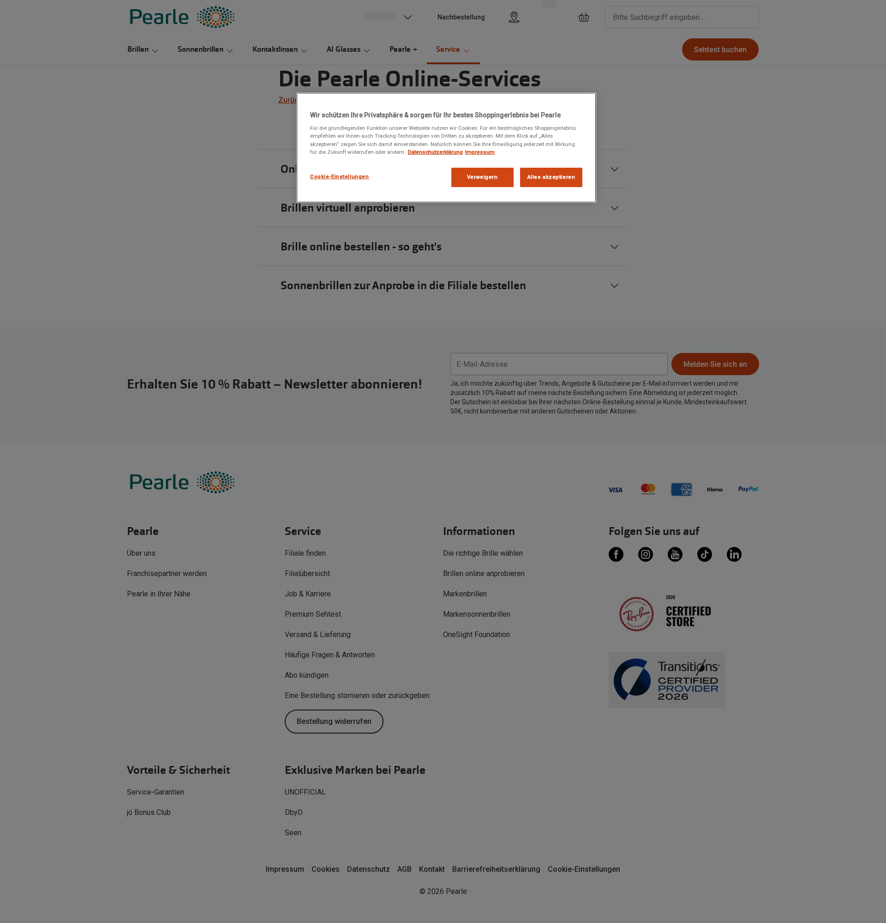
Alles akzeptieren (551, 177)
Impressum (480, 152)
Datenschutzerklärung (435, 152)
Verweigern (482, 177)
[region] (446, 147)
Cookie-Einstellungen (339, 176)
